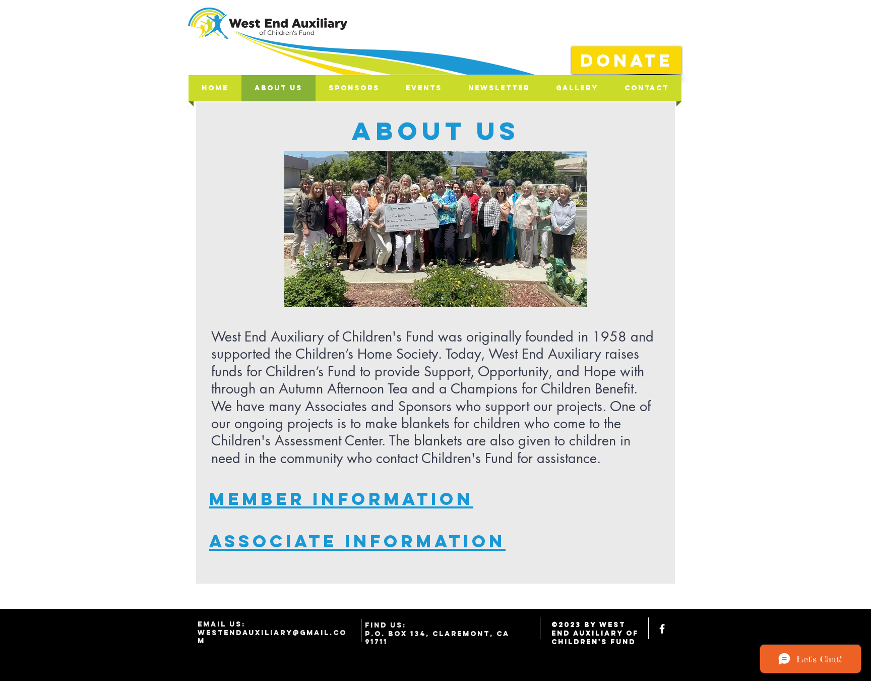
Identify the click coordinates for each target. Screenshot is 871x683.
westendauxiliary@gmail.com (272, 637)
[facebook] (662, 628)
